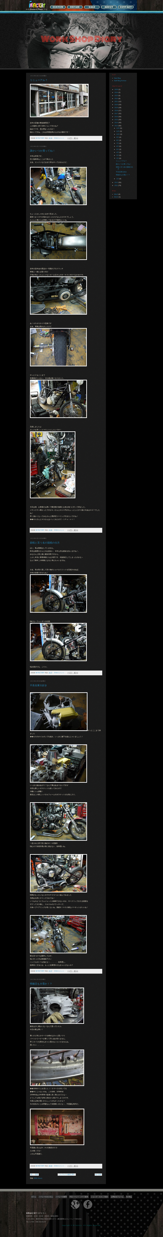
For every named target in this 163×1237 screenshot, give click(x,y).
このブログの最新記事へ (66, 1174)
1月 (117, 179)
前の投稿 (98, 1174)
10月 (118, 134)
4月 (117, 152)
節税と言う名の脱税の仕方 (45, 542)
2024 (116, 92)
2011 (116, 185)
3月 (117, 155)
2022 (116, 98)
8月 (117, 140)
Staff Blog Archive (120, 81)
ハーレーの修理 (61, 1197)
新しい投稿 (34, 1174)
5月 (117, 149)
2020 (116, 104)
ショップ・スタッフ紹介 (99, 1197)
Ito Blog (129, 1197)
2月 (117, 158)
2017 (116, 113)
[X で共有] (73, 138)
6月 (117, 146)
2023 (116, 95)
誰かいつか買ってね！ (42, 150)
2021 (116, 101)
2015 (116, 119)
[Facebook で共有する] (75, 138)
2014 (116, 122)
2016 (116, 116)
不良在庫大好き (38, 685)
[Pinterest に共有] (77, 138)
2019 (116, 107)
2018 (116, 110)
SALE (116, 194)
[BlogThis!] (71, 138)
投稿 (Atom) (38, 1178)
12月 (118, 128)
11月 (118, 131)
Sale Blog (117, 78)
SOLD (116, 197)
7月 (117, 143)
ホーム (33, 1197)
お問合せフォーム (117, 1197)
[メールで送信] (69, 138)
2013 (116, 126)
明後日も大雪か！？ (41, 983)
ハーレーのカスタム (46, 1197)
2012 (116, 182)
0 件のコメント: (59, 138)
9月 (117, 137)
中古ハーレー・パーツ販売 (79, 1197)
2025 (116, 89)
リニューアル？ (39, 80)
